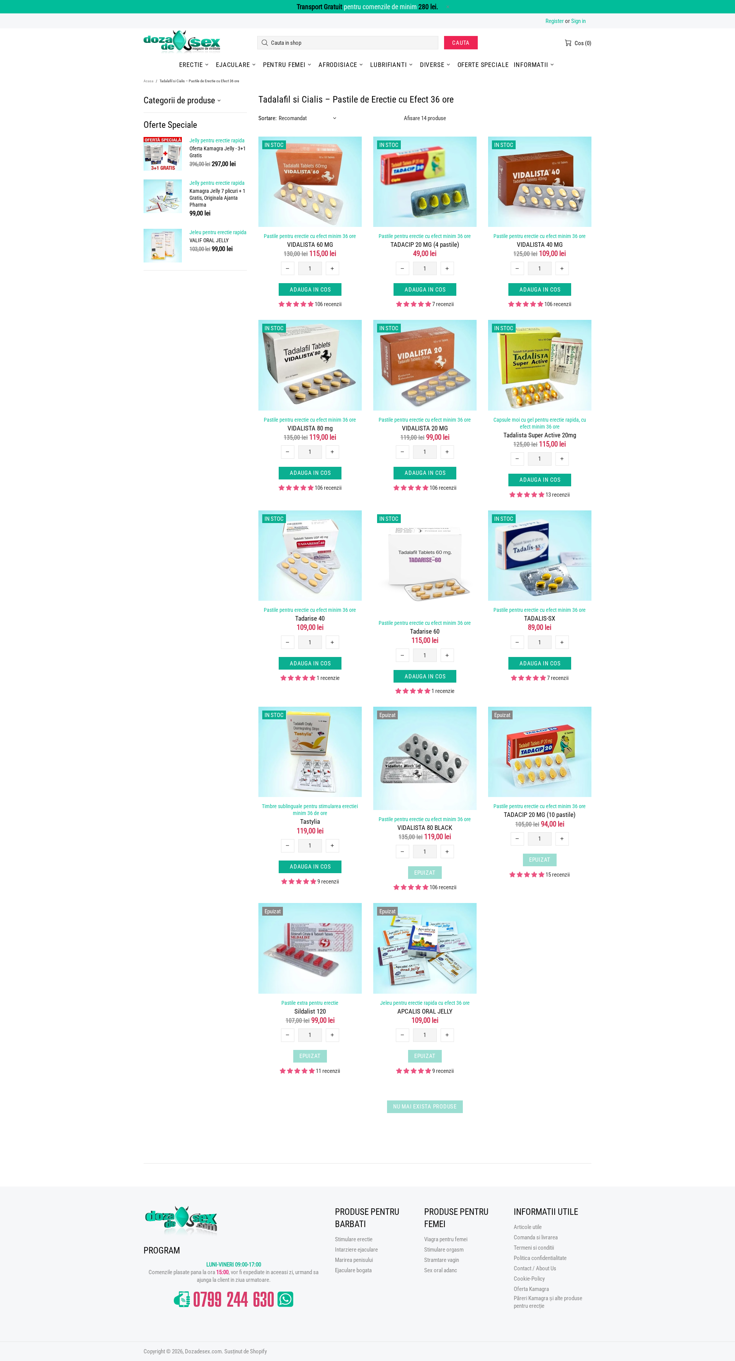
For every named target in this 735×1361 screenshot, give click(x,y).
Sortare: (267, 118)
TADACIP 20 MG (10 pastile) (539, 814)
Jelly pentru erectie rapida (217, 140)
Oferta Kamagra (531, 1289)
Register (555, 21)
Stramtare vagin (441, 1260)
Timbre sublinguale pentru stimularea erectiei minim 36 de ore (310, 809)
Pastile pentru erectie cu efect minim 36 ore (310, 236)
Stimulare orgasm (444, 1249)
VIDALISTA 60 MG (310, 244)
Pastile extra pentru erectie (309, 1003)
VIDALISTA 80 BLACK (424, 827)
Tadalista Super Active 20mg (539, 435)
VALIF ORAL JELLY (209, 240)
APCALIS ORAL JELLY (424, 1011)
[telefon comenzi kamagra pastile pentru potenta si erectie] (233, 1299)
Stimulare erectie (353, 1239)
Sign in (578, 21)
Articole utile (528, 1227)
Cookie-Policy (529, 1278)
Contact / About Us (535, 1268)
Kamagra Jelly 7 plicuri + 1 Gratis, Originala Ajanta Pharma (217, 198)
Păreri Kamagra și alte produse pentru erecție (548, 1302)
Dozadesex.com (182, 42)
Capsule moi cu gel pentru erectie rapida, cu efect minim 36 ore (539, 423)
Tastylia (310, 821)
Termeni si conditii (534, 1247)
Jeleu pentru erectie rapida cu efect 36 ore (425, 1003)
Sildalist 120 (310, 1011)
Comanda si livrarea (536, 1237)
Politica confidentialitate (540, 1258)
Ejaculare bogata (353, 1270)
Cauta (461, 42)
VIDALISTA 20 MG (425, 428)
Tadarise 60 (424, 631)
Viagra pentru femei (445, 1239)
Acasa (149, 81)
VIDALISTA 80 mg (310, 428)
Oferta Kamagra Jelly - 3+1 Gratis (217, 151)
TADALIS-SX (539, 618)
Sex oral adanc (440, 1270)
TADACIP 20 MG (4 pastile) (424, 244)
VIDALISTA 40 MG (540, 244)
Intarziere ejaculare (356, 1249)
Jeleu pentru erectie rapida (218, 232)
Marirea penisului (354, 1260)
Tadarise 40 (310, 618)
